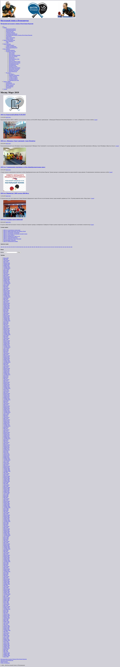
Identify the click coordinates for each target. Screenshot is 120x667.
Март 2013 (5, 431)
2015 (50, 246)
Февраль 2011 (6, 454)
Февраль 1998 (6, 606)
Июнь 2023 (6, 298)
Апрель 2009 (6, 473)
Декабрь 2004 (6, 531)
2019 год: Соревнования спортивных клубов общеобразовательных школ (23, 167)
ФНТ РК (8, 117)
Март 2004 (5, 542)
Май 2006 (5, 511)
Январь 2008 (6, 488)
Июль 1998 (6, 601)
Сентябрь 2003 (6, 548)
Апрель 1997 (6, 614)
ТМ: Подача (12, 57)
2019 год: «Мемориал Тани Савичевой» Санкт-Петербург (18, 141)
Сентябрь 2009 (6, 471)
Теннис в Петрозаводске (9, 40)
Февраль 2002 (6, 569)
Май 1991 (5, 650)
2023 (65, 246)
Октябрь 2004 (6, 533)
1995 (11, 246)
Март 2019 (5, 354)
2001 (23, 246)
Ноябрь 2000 (6, 582)
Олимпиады (9, 82)
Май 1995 (5, 624)
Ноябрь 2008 (6, 480)
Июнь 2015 (6, 401)
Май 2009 (5, 472)
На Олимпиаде (9, 86)
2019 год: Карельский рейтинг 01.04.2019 (13, 114)
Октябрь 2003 (6, 547)
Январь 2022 (6, 317)
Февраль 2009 (6, 476)
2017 (54, 246)
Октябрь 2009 (6, 469)
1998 (17, 246)
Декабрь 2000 (6, 581)
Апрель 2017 (6, 379)
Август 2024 (6, 284)
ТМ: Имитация (12, 65)
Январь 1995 (6, 627)
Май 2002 (5, 565)
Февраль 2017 (6, 382)
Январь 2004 (6, 545)
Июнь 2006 (6, 510)
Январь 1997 (6, 616)
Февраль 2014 (6, 419)
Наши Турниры (7, 44)
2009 (38, 246)
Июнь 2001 (6, 574)
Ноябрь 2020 (6, 332)
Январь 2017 (6, 383)
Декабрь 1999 (6, 591)
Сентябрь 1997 (6, 609)
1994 (9, 246)
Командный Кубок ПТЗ (11, 47)
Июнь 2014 (6, 414)
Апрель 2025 (6, 274)
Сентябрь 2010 (6, 459)
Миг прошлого (9, 41)
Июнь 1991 (6, 649)
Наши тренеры (9, 38)
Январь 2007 (6, 502)
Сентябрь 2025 (6, 268)
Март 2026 (5, 261)
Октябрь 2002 (6, 560)
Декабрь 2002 (6, 557)
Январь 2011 (6, 456)
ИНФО (5, 27)
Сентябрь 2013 (6, 426)
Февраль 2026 (6, 263)
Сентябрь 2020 (6, 334)
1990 (1, 246)
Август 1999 (6, 595)
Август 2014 (6, 413)
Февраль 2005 (6, 528)
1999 (19, 246)
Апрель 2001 (6, 576)
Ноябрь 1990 (6, 654)
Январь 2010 (6, 467)
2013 (46, 246)
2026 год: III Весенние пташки (10, 241)
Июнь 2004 (6, 538)
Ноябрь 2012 (6, 436)
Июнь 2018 (6, 363)
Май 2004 (5, 540)
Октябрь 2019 (6, 345)
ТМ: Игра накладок (13, 70)
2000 (21, 246)
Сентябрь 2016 (6, 388)
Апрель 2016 (6, 390)
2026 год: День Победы (8, 235)
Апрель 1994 (6, 632)
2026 (71, 246)
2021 (61, 246)
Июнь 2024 (6, 285)
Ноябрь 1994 (6, 629)
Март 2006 (5, 513)
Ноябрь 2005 (6, 518)
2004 (28, 246)
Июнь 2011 (6, 452)
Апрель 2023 (6, 300)
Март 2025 (5, 275)
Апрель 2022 (6, 313)
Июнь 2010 (6, 462)
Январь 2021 (6, 329)
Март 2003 (5, 553)
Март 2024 (5, 289)
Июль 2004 (6, 537)
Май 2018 (5, 364)
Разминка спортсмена (14, 75)
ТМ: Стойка (12, 52)
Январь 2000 (6, 590)
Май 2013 (5, 428)
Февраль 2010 (6, 466)
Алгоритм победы (13, 79)
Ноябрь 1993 (6, 635)
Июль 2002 (6, 562)
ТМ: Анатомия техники (14, 55)
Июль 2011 (5, 451)
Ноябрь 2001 (6, 570)
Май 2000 (5, 585)
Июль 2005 (6, 522)
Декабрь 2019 (6, 343)
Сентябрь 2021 (6, 320)
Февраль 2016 (6, 393)
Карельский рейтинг (11, 28)
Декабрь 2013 (6, 422)
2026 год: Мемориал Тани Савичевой (12, 238)
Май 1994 (5, 631)
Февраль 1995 (6, 626)
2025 (69, 246)
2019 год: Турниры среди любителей (12, 219)
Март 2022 (5, 314)
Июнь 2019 (6, 350)
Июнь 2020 (6, 335)
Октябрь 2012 (6, 437)
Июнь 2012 (6, 439)
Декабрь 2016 (6, 384)
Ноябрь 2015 (6, 397)
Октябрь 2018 (6, 360)
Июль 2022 (6, 309)
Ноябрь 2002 (6, 559)
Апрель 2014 (6, 417)
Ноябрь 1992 (6, 639)
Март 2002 (5, 567)
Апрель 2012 (6, 442)
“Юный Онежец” (10, 45)
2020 (60, 246)
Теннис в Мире (7, 81)
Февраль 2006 (6, 515)
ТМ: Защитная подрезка (14, 62)
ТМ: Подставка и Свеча (14, 61)
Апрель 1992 (6, 643)
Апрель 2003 (6, 552)
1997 (15, 246)
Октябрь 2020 (6, 333)
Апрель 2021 (6, 325)
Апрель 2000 (6, 586)
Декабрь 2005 (6, 517)
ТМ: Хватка (12, 54)
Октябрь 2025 (6, 266)
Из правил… (12, 74)
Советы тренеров (13, 76)
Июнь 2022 (6, 310)
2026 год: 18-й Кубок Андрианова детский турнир (15, 233)
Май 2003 (5, 551)
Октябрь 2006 (6, 506)
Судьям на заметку (13, 77)
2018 (56, 246)
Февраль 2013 (6, 432)
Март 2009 (5, 475)
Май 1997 (5, 612)
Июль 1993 (6, 638)
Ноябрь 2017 (6, 372)
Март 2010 (5, 464)
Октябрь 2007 (6, 492)
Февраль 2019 (6, 355)
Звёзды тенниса (10, 85)
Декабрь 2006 (6, 503)
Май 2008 (5, 483)
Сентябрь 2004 (6, 535)
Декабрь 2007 (6, 490)
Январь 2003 (6, 556)
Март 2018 (5, 367)
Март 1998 (5, 605)
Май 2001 (5, 575)
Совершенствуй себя (14, 80)
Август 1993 (6, 636)
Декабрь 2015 (6, 396)
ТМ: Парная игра (13, 71)
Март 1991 (5, 651)
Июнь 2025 (6, 271)
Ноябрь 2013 (6, 423)
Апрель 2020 (6, 338)
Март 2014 (5, 418)
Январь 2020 (6, 342)
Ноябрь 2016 (6, 385)
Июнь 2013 (6, 427)
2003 (27, 246)
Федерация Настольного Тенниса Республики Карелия (19, 35)
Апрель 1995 (6, 625)
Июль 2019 (6, 349)
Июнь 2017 (6, 377)
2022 (63, 246)
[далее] (95, 119)
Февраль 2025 (6, 276)
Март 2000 (5, 587)
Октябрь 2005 (6, 520)
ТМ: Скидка (12, 60)
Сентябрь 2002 (6, 561)
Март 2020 (5, 339)
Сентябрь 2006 (6, 507)
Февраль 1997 (6, 615)
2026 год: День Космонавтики (10, 237)
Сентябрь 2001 (6, 571)
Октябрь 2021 (6, 319)
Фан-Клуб (8, 87)
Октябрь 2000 (6, 584)
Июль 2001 (6, 572)
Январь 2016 (6, 394)
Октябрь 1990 (6, 655)
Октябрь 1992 (6, 640)
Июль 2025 (6, 270)
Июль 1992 (6, 641)
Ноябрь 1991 (6, 646)
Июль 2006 (6, 508)
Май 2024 (5, 286)
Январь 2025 (6, 278)
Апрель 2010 (6, 463)
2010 (40, 246)
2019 (58, 246)
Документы (9, 36)
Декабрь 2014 (6, 408)
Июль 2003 (6, 550)
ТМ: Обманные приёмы (14, 67)
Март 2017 (5, 380)
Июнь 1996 (6, 619)
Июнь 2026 (6, 258)
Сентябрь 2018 (6, 362)
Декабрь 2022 (6, 305)
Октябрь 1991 (6, 648)
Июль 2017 (6, 375)
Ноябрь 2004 (6, 532)
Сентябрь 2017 (6, 374)
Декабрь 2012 (6, 434)
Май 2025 (5, 273)
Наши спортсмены (10, 37)
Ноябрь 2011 (6, 448)
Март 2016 (5, 392)
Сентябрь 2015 (6, 399)
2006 (32, 246)
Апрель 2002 (6, 566)
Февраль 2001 (6, 579)
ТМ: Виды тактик (13, 66)
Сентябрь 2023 (6, 296)
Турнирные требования (11, 33)
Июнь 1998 (6, 602)
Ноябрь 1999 (6, 592)
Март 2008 (5, 486)
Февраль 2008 (6, 487)
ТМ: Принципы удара (14, 59)
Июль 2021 (6, 322)
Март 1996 (5, 620)
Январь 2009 (6, 477)
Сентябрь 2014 (6, 412)
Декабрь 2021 (6, 318)
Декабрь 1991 (6, 645)
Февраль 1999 (6, 597)
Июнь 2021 (6, 323)
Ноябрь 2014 (6, 409)
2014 (48, 246)
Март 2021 (5, 327)
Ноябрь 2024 (6, 280)
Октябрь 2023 (6, 295)
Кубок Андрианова (5, 662)
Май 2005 (5, 525)
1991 (3, 246)
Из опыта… (9, 72)
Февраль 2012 (6, 444)
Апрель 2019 (6, 353)
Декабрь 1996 (6, 617)
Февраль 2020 (6, 340)
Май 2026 (5, 259)
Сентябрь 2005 (6, 521)
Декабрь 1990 (6, 653)
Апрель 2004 (6, 541)
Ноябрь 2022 (6, 306)
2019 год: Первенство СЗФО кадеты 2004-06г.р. (15, 193)
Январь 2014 (6, 421)
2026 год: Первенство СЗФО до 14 (11, 236)
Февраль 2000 (6, 589)
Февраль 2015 (6, 406)
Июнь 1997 (6, 611)
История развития (10, 50)
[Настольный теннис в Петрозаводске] (38, 17)
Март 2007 (5, 500)
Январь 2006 (6, 516)
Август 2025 (6, 269)
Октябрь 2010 (6, 458)
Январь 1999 (6, 599)
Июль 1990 (6, 656)
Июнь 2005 (6, 523)
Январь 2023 (6, 304)
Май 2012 (5, 441)
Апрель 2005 (6, 526)
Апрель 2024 (6, 288)
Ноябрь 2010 (6, 457)
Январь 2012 (6, 446)
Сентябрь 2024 (6, 283)
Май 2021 (5, 324)
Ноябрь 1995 (6, 621)
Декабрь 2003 (6, 546)
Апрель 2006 (6, 512)
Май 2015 (5, 402)
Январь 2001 (6, 580)
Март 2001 (5, 577)
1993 (7, 246)
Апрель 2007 (6, 498)
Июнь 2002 (6, 564)
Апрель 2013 (6, 429)
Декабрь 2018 (6, 358)
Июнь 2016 (6, 389)
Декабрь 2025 (6, 264)
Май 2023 (5, 299)
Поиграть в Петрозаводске (7, 660)
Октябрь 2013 (6, 424)
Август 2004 (6, 536)
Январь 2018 (6, 369)
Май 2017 (5, 378)
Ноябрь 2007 (6, 491)
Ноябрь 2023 (6, 294)
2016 (52, 246)
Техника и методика (11, 51)
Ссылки (5, 89)
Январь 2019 (6, 357)
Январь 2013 (6, 433)
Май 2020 (5, 337)
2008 (36, 246)
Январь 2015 (6, 407)
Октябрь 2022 (6, 308)
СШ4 (7, 42)
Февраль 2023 (6, 303)
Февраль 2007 (6, 501)
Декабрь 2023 (6, 293)
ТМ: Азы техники (13, 56)
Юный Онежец (4, 661)
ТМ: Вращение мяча (13, 64)
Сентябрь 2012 (6, 438)
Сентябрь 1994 (6, 630)
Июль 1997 (6, 610)
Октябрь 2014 (6, 411)
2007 (34, 246)
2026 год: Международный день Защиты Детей (14, 231)
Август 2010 (6, 461)
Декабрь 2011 (6, 447)
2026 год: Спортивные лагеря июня (11, 230)
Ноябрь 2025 (6, 265)
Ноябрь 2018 (6, 359)
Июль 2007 (6, 495)
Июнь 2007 (6, 496)
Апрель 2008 (6, 485)
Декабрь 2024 (6, 279)
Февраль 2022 (6, 315)
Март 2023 (5, 301)
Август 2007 (6, 493)
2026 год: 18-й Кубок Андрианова (11, 232)
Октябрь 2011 (6, 449)
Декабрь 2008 (6, 478)
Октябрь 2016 (6, 387)
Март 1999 (5, 596)
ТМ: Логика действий (14, 69)
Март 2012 (5, 443)
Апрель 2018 (6, 365)
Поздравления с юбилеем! (9, 240)
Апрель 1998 (6, 604)
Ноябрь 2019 (6, 344)
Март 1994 (5, 634)
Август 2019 (6, 348)
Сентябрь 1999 (6, 594)
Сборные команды (10, 32)
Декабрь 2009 (6, 468)
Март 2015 (5, 404)
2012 (44, 246)
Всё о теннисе (6, 49)
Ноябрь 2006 (6, 505)
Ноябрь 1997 (6, 607)
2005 (30, 246)
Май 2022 (5, 311)
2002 (25, 246)
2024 (67, 246)
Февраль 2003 (6, 555)
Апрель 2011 (6, 453)
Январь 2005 (6, 530)
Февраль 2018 (6, 368)
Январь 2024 (6, 291)
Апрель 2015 (6, 403)
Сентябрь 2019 (6, 347)
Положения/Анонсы (11, 30)
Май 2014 (5, 416)
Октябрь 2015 (6, 398)
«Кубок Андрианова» (11, 46)
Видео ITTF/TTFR (10, 84)
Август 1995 (6, 622)
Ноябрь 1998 (6, 600)
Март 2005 (5, 527)
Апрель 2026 (6, 260)
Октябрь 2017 (6, 373)
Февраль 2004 (6, 543)
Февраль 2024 (6, 290)
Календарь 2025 (10, 31)
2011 (42, 246)
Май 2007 (5, 497)
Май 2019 (5, 352)
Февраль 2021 (6, 328)
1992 (5, 246)
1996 (13, 246)
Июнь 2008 (6, 482)
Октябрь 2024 (6, 281)
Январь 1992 (6, 644)
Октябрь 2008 (6, 481)
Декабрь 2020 (6, 330)
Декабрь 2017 (6, 370)
